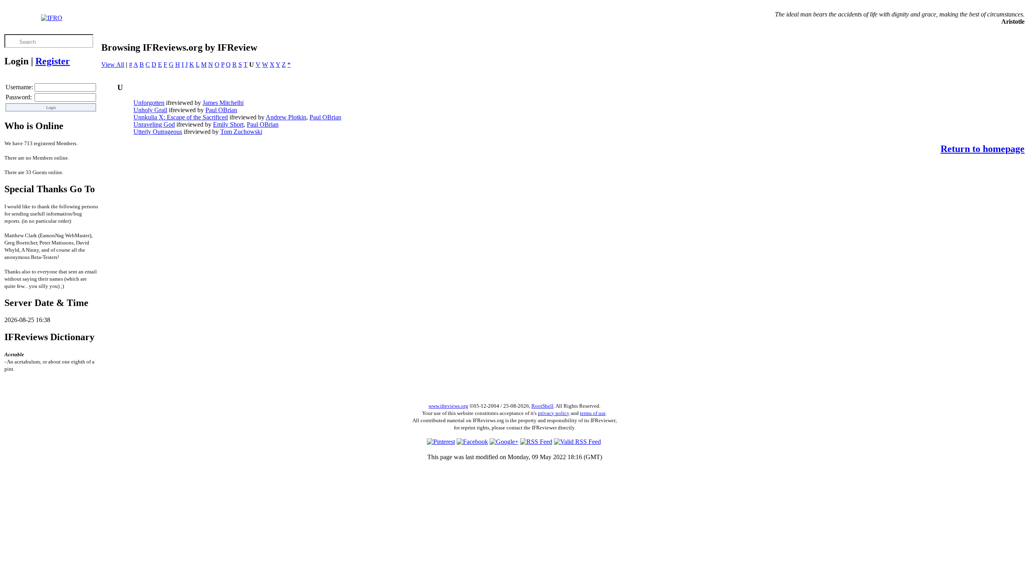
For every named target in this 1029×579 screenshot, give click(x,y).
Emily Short (228, 124)
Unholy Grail (150, 110)
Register (52, 61)
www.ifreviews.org (448, 406)
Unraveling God (154, 124)
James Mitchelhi (223, 102)
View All (112, 64)
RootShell (542, 406)
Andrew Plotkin (286, 117)
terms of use (593, 413)
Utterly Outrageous (157, 131)
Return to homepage (983, 149)
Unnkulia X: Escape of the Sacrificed (180, 117)
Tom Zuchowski (241, 131)
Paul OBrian (221, 110)
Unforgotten (148, 102)
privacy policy (554, 413)
